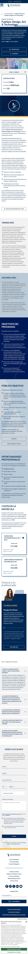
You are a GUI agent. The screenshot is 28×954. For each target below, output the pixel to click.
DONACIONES (17, 1)
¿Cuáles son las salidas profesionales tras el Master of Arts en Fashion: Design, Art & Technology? (12, 733)
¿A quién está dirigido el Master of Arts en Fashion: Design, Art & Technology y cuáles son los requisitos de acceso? (11, 699)
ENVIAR (14, 836)
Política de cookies (14, 912)
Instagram (10, 885)
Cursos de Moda (8, 13)
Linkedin (17, 885)
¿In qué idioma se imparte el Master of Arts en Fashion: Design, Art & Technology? (11, 711)
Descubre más (14, 647)
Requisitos (14, 438)
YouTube (21, 885)
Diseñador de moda (9, 468)
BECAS (10, 1)
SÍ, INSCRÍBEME (16, 901)
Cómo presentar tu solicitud (14, 443)
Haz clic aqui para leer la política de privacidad (11, 814)
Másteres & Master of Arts (14, 874)
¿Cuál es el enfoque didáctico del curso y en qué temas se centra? (12, 721)
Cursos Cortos (14, 880)
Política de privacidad (14, 909)
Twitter (14, 885)
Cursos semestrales (14, 876)
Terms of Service (15, 843)
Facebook (7, 885)
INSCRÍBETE (15, 53)
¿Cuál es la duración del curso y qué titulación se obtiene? (11, 670)
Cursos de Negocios (14, 864)
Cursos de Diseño (14, 859)
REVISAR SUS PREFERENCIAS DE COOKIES (15, 915)
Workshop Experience (14, 878)
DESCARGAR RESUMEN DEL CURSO (15, 209)
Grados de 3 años (14, 871)
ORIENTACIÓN (15, 49)
